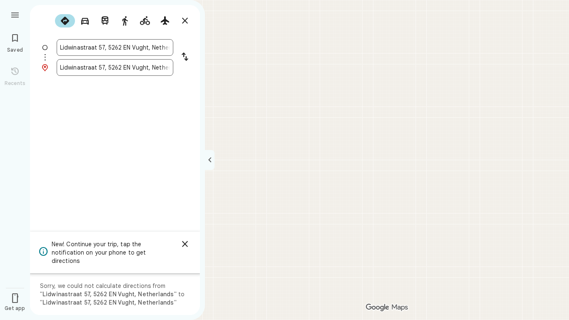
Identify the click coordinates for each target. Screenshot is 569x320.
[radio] (65, 20)
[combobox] (115, 47)
